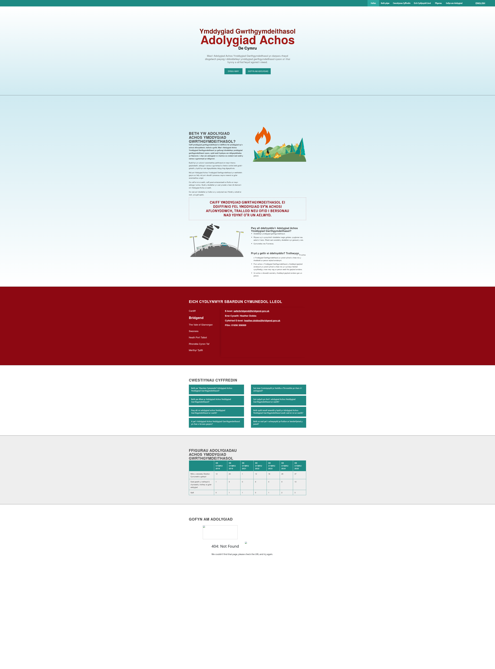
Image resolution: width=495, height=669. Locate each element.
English (480, 3)
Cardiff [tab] (192, 310)
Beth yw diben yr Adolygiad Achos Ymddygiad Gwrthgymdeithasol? (211, 400)
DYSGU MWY (233, 71)
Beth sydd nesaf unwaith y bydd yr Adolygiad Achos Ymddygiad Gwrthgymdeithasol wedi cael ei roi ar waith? (278, 411)
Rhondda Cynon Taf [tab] (199, 343)
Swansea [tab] (193, 331)
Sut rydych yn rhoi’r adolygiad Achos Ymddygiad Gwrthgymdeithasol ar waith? (274, 400)
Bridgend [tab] (196, 317)
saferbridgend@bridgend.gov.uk (251, 311)
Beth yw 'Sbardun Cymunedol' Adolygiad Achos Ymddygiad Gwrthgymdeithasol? (211, 389)
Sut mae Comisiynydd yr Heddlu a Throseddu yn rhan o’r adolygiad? (277, 389)
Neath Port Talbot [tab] (198, 337)
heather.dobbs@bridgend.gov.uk (262, 320)
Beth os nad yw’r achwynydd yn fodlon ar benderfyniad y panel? (277, 422)
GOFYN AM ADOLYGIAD (258, 71)
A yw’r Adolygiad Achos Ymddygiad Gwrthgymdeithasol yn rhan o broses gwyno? (215, 422)
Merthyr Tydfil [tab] (196, 350)
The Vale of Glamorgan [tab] (201, 324)
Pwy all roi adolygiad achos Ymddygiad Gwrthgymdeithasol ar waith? (208, 411)
